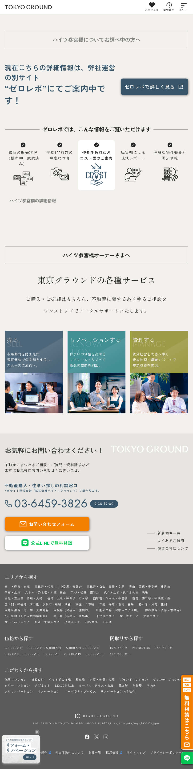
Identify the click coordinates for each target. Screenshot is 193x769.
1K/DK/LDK (119, 648)
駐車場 (80, 680)
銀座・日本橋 (85, 604)
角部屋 (137, 685)
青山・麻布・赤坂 (17, 586)
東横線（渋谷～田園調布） (73, 610)
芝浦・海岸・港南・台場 (116, 604)
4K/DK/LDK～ (120, 654)
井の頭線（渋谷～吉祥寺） (164, 610)
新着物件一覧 (169, 533)
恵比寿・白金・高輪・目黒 (106, 586)
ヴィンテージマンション (170, 680)
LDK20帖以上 (64, 685)
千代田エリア (105, 616)
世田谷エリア (129, 616)
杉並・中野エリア (47, 622)
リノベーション (49, 691)
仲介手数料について (70, 752)
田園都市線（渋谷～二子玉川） (118, 610)
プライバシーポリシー (166, 752)
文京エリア (151, 616)
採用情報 (112, 752)
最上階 (123, 685)
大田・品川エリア (17, 622)
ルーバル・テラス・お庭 (96, 685)
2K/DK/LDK (141, 648)
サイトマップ (136, 752)
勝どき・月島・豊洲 (153, 604)
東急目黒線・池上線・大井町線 (27, 610)
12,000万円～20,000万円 (62, 654)
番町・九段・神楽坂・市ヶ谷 (67, 598)
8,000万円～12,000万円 (22, 654)
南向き (151, 685)
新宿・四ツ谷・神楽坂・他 (151, 598)
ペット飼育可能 (60, 680)
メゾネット (42, 685)
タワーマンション (17, 685)
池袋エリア (72, 622)
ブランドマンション (134, 680)
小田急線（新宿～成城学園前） (27, 616)
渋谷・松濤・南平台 (85, 592)
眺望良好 (38, 680)
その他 (107, 622)
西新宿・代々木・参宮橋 (110, 598)
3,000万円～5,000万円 (44, 648)
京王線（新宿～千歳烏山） (73, 616)
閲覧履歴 (168, 10)
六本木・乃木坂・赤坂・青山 (45, 592)
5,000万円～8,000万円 (83, 648)
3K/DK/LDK (164, 648)
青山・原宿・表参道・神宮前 (149, 586)
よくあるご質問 (171, 540)
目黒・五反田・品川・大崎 (24, 598)
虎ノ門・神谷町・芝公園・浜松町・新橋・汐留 (38, 604)
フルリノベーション (19, 691)
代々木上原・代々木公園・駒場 (126, 592)
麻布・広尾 (12, 592)
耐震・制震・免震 (102, 680)
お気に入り (152, 10)
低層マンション (16, 680)
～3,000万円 (14, 648)
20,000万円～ (96, 654)
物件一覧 (95, 752)
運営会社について (172, 548)
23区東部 (91, 622)
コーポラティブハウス (80, 691)
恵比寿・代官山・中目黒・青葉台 (58, 586)
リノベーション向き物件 (118, 691)
